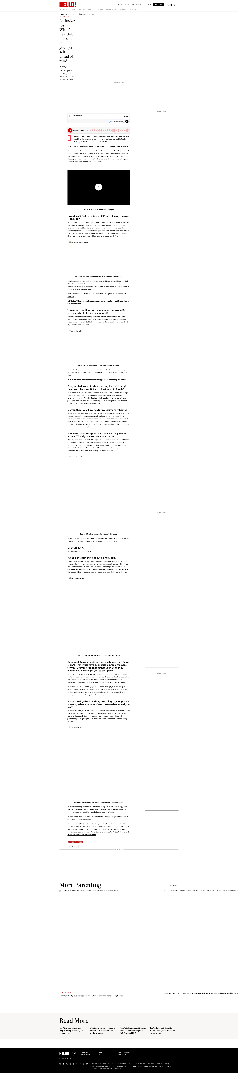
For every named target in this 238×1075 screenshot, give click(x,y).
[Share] (126, 121)
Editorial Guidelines (134, 1066)
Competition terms (118, 1066)
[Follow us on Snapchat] (77, 1064)
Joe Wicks (73, 846)
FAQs (100, 1054)
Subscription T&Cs (123, 1052)
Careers (95, 1068)
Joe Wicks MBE (80, 136)
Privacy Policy (162, 1064)
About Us (84, 1052)
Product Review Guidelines (110, 1068)
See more (173, 885)
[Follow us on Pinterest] (80, 1064)
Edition (136, 4)
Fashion (82, 10)
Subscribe (158, 4)
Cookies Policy (108, 1064)
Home (62, 14)
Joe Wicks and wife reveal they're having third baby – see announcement (72, 1030)
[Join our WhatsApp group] (87, 1064)
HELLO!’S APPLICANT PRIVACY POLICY (157, 1066)
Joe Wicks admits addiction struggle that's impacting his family (99, 380)
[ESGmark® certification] (72, 1053)
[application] (98, 187)
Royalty (73, 10)
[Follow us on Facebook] (63, 1064)
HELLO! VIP (138, 10)
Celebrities (63, 10)
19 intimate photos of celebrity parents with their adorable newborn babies (102, 1030)
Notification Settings (100, 1066)
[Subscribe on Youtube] (73, 1064)
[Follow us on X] (67, 1064)
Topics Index (121, 1054)
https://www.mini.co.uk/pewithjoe (81, 834)
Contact (102, 1052)
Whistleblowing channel (144, 1064)
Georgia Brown (77, 115)
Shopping (123, 10)
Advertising (85, 1054)
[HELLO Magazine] (68, 4)
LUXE (131, 10)
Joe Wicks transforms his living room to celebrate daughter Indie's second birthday (133, 1030)
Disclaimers (96, 1064)
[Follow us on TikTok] (70, 1064)
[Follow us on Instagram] (60, 1064)
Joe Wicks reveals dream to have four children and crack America (100, 146)
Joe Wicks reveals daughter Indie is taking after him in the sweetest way (162, 1030)
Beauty (100, 10)
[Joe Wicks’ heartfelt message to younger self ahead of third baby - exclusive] (170, 5)
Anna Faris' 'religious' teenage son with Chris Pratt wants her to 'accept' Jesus (91, 995)
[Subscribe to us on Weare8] (83, 1064)
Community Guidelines (124, 1064)
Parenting (64, 16)
